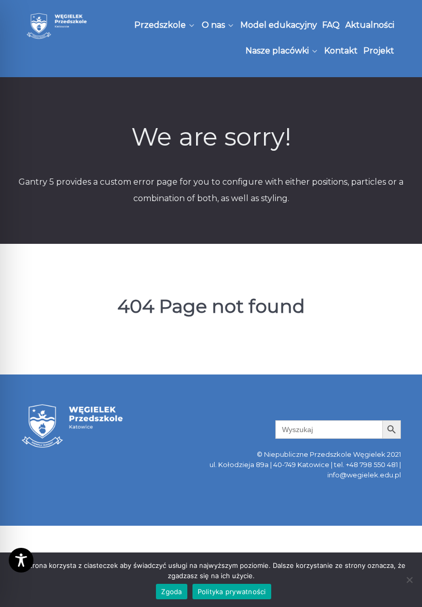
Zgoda (171, 591)
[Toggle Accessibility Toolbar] (21, 560)
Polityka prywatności (232, 591)
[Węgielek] (56, 26)
